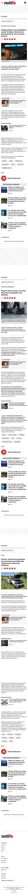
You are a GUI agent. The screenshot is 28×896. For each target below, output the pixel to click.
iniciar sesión (11, 241)
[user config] (25, 2)
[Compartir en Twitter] (10, 39)
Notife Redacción (14, 178)
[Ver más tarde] (2, 39)
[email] (12, 39)
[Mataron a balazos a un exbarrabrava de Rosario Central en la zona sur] (4, 189)
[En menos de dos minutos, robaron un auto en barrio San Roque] (4, 643)
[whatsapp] (5, 39)
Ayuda (21, 889)
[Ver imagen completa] (25, 45)
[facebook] (7, 39)
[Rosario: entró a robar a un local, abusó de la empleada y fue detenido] (4, 128)
